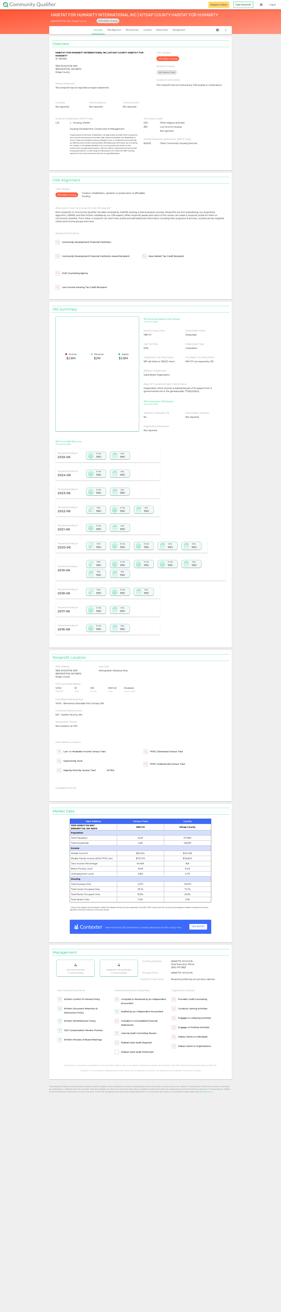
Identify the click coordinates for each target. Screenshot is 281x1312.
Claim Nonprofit (243, 4)
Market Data (162, 30)
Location (147, 30)
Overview (98, 30)
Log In (272, 4)
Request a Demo (218, 4)
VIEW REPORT (198, 926)
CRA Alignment (114, 30)
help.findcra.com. (206, 1092)
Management (179, 30)
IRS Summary (132, 30)
